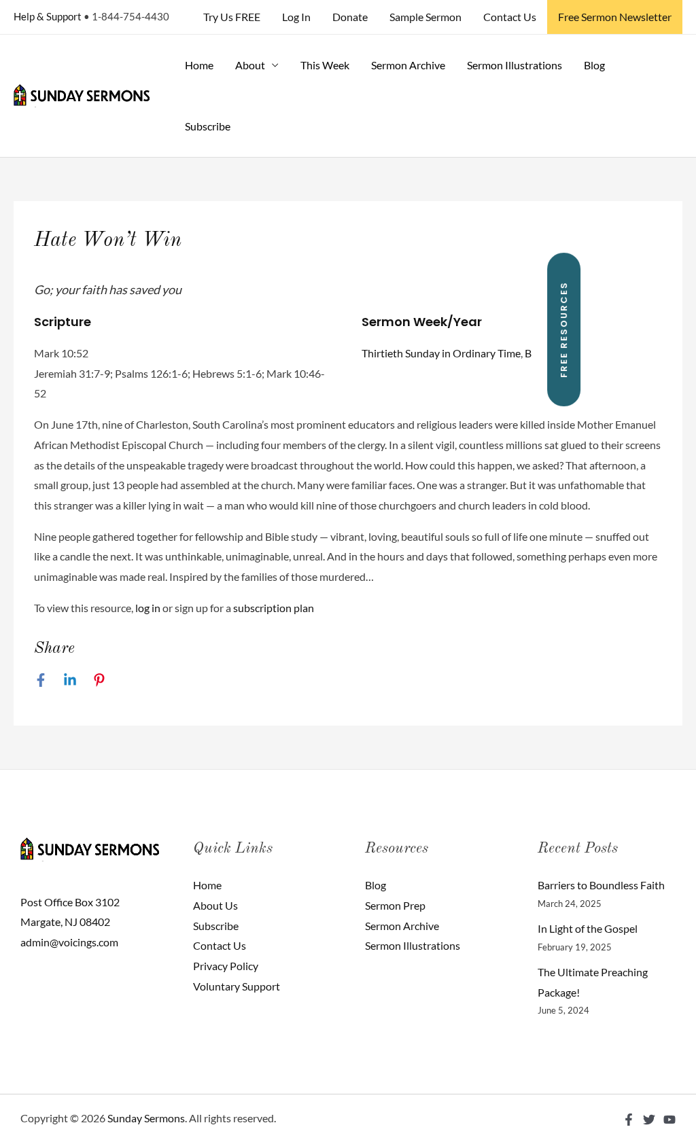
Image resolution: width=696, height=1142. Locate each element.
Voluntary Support (236, 986)
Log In (296, 16)
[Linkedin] (70, 679)
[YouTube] (669, 1119)
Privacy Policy (225, 965)
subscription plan (273, 607)
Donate (350, 16)
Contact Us (509, 16)
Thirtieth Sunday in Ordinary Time (441, 352)
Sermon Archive (408, 64)
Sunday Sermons (146, 1117)
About (250, 64)
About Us (215, 905)
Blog (594, 64)
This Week (324, 64)
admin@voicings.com (69, 941)
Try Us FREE (231, 16)
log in (147, 607)
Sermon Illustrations (514, 64)
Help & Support (48, 16)
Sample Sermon (425, 16)
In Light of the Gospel (588, 928)
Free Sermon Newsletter (615, 16)
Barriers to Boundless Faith (601, 884)
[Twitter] (649, 1119)
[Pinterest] (99, 679)
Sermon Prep (395, 905)
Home (199, 64)
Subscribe (207, 126)
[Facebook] (41, 679)
